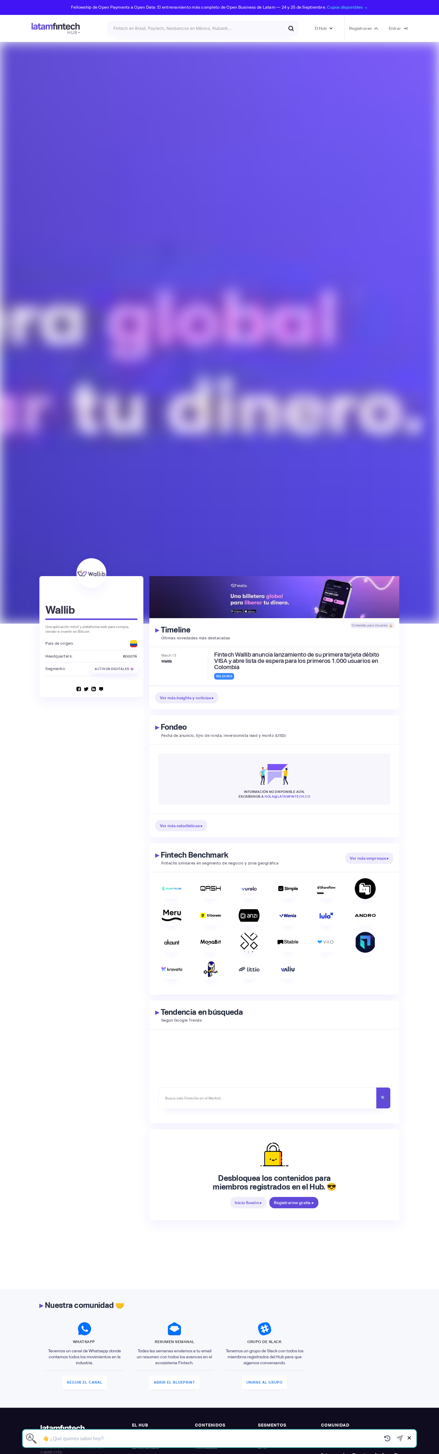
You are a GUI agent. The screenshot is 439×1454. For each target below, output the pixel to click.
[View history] (387, 1438)
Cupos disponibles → (347, 7)
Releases (224, 676)
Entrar (395, 28)
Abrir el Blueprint (174, 1382)
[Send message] (400, 1438)
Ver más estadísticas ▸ (181, 825)
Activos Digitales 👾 (114, 669)
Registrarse (360, 28)
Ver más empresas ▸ (369, 858)
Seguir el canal (84, 1382)
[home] (55, 28)
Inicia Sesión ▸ (248, 1202)
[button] (324, 28)
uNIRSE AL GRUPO (264, 1382)
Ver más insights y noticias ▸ (187, 697)
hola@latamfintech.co (287, 796)
